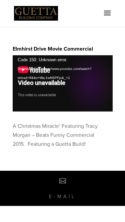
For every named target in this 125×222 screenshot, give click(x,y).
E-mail (62, 196)
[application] (63, 83)
